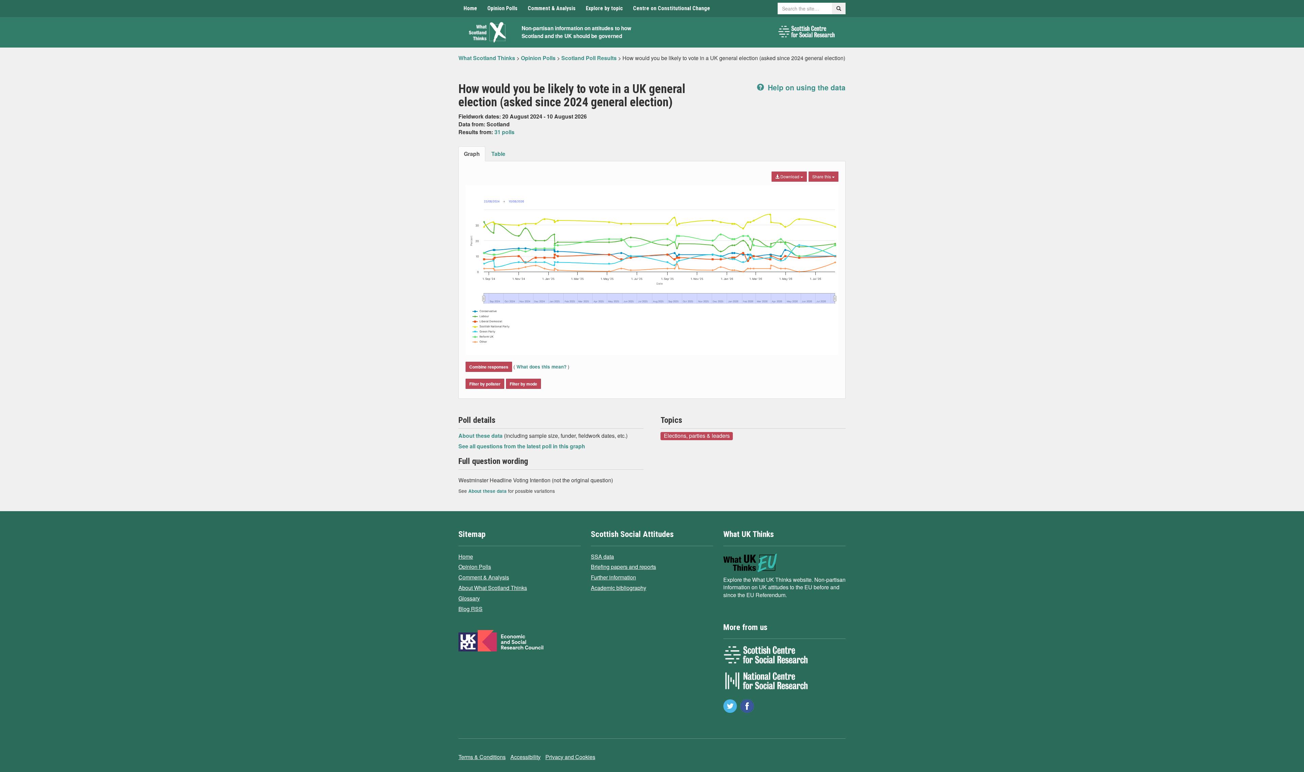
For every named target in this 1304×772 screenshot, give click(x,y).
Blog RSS (470, 609)
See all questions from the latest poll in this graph (521, 446)
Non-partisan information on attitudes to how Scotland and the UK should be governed (576, 32)
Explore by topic (604, 8)
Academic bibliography (618, 588)
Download (789, 176)
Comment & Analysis (552, 8)
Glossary (469, 598)
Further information (613, 577)
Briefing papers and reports (623, 567)
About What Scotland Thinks (492, 588)
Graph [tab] (472, 154)
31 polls (504, 132)
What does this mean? (541, 366)
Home (470, 8)
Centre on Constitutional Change (671, 8)
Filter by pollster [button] (485, 384)
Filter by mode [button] (523, 384)
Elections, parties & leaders (697, 435)
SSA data (602, 556)
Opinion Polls (502, 8)
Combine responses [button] (488, 367)
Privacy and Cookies (570, 757)
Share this (822, 176)
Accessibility (525, 757)
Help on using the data (806, 87)
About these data (481, 435)
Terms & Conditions (482, 757)
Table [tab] (498, 154)
